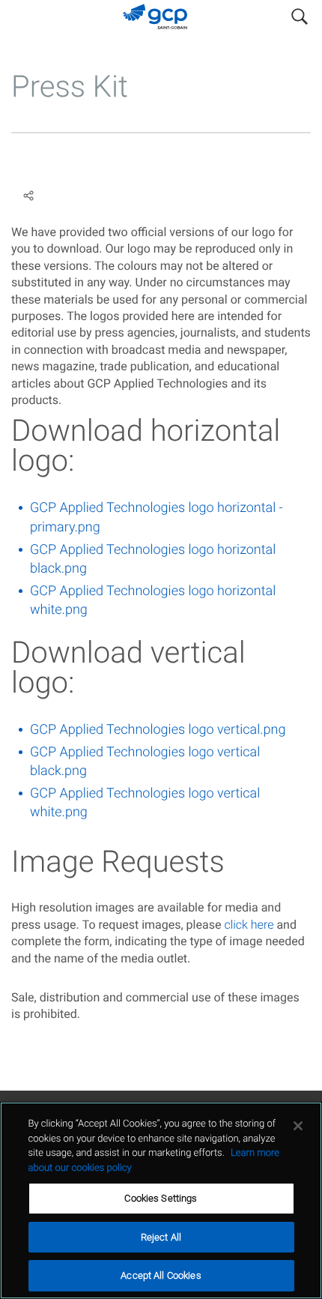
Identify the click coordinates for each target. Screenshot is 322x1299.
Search (300, 13)
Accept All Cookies (161, 1275)
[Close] (298, 1125)
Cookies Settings (160, 1198)
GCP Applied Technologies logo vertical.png (157, 730)
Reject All (161, 1237)
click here (248, 924)
